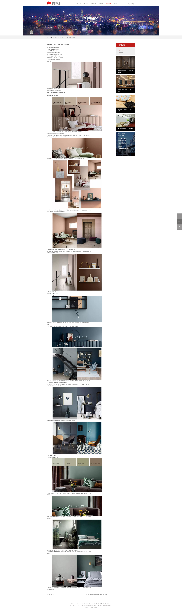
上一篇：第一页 (50, 594)
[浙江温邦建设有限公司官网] (53, 3)
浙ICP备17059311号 (107, 605)
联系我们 (116, 3)
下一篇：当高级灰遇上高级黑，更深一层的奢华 (96, 594)
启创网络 (91, 607)
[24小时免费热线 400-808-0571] (133, 3)
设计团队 (93, 3)
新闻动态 (108, 3)
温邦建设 (95, 607)
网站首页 (78, 3)
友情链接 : (87, 607)
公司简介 (86, 3)
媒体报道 (121, 52)
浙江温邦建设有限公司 (87, 605)
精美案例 (101, 3)
